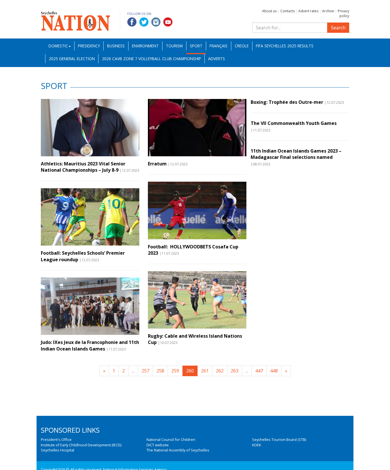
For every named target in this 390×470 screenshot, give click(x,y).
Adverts (216, 58)
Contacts (287, 11)
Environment (145, 45)
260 (190, 371)
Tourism (174, 45)
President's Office (56, 439)
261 (205, 371)
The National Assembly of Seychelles (177, 450)
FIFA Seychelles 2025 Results (284, 45)
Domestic (58, 45)
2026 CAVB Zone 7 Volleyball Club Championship (151, 58)
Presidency (89, 45)
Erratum (157, 164)
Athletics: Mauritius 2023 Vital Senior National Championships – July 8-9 (83, 167)
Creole (242, 45)
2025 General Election (72, 58)
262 (220, 371)
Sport (196, 45)
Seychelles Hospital (57, 450)
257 (145, 371)
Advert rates (308, 11)
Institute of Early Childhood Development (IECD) (81, 444)
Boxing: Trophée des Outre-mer (287, 102)
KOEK (256, 444)
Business (116, 45)
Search (338, 28)
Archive (328, 11)
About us (269, 11)
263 (234, 371)
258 (160, 371)
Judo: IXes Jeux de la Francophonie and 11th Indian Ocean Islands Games (90, 345)
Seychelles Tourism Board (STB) (279, 439)
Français (219, 45)
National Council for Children (170, 439)
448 (274, 371)
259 (175, 371)
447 (259, 371)
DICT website (157, 444)
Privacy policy (343, 13)
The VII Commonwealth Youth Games (294, 123)
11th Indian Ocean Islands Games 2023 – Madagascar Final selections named (296, 154)
